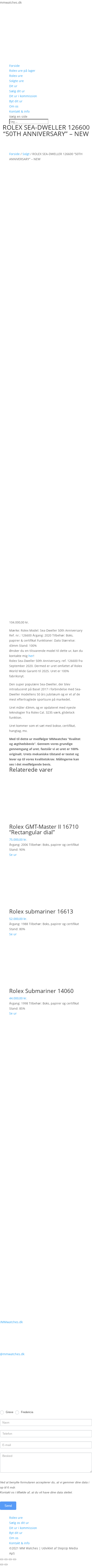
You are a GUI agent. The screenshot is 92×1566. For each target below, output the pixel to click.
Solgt (26, 154)
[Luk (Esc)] (1, 1559)
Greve (9, 1412)
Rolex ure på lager (22, 71)
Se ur (13, 855)
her (30, 656)
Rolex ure (16, 76)
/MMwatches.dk (11, 1322)
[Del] (6, 1559)
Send (8, 1505)
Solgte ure (16, 81)
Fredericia (26, 1412)
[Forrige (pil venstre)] (1, 1564)
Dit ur (13, 86)
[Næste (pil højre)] (6, 1564)
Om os (13, 106)
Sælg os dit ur (19, 1523)
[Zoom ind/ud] (14, 1559)
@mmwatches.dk (12, 1354)
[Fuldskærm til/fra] (10, 1559)
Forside (14, 66)
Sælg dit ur (17, 91)
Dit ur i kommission (23, 96)
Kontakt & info (19, 111)
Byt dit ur (15, 101)
